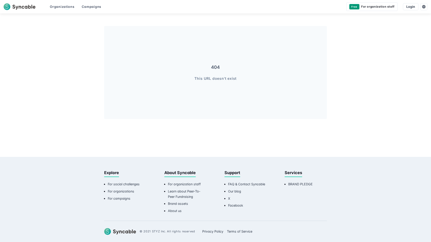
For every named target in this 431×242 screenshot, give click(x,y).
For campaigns (119, 198)
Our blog (234, 191)
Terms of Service (239, 231)
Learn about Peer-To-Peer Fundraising (184, 194)
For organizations (121, 191)
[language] (423, 6)
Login (410, 7)
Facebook (235, 205)
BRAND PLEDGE (300, 184)
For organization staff (184, 184)
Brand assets (178, 203)
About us (175, 211)
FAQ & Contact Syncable (246, 184)
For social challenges (124, 184)
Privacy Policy (212, 231)
